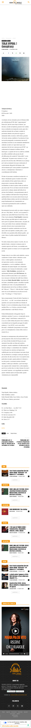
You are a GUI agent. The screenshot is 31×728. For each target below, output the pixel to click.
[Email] (20, 53)
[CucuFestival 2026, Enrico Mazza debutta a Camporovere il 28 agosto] (5, 585)
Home (3, 38)
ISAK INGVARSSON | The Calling (18, 509)
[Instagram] (13, 705)
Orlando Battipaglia (13, 476)
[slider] (14, 653)
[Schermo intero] (27, 654)
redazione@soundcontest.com (18, 695)
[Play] (4, 654)
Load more (15, 480)
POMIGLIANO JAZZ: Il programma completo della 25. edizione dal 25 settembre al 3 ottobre (8, 442)
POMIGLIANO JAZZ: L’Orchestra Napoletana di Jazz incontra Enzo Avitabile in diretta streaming (23, 443)
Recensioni (8, 38)
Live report (12, 713)
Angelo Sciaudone (13, 496)
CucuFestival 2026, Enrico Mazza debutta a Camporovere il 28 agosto (19, 585)
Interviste (20, 712)
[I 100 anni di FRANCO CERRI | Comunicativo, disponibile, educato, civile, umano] (5, 529)
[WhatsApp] (16, 53)
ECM (3, 428)
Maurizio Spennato (13, 532)
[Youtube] (22, 706)
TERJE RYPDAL (13, 433)
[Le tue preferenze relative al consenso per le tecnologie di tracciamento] (28, 725)
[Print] (23, 53)
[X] (12, 53)
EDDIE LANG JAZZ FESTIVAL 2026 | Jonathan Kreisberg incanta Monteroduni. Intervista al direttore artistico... (19, 492)
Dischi (14, 38)
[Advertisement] (15, 20)
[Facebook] (8, 53)
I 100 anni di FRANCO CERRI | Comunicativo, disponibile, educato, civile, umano (18, 529)
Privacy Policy (12, 691)
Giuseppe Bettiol (13, 588)
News (3, 712)
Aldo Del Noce (5, 49)
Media (18, 713)
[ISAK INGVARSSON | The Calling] (5, 511)
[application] (15, 631)
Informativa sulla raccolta (10, 726)
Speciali (26, 712)
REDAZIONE (15, 715)
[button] (2, 2)
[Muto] (24, 654)
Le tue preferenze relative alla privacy (17, 722)
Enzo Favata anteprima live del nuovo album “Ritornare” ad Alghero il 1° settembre (19, 472)
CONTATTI (15, 716)
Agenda (8, 712)
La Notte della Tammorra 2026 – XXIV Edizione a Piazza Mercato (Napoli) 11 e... (19, 576)
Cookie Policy (20, 691)
